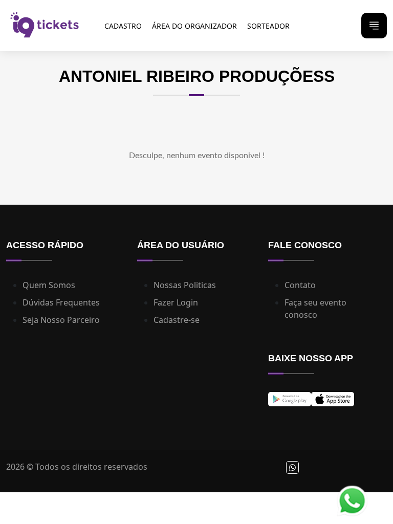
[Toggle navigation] (374, 25)
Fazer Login (176, 302)
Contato (300, 285)
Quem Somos (49, 285)
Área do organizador (194, 26)
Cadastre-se (177, 319)
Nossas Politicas (185, 285)
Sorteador (268, 26)
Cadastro (123, 26)
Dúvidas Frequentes (61, 302)
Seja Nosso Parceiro (61, 319)
